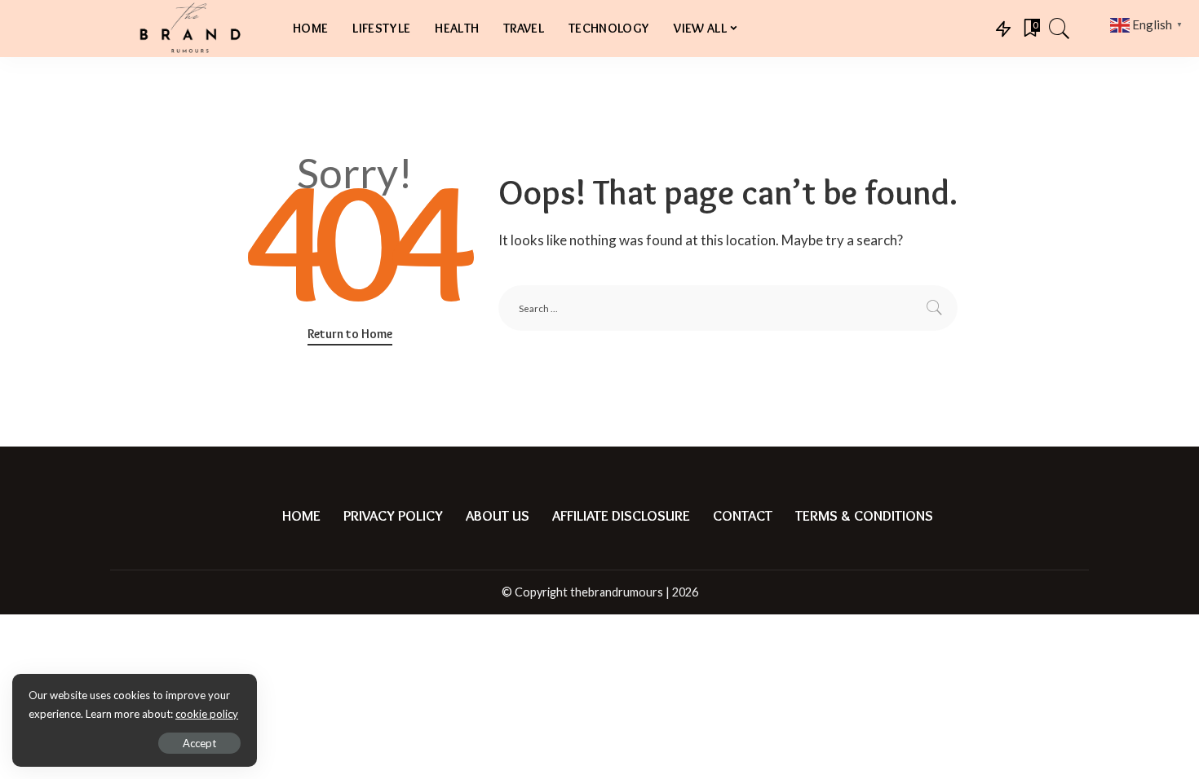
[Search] (1059, 28)
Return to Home (349, 333)
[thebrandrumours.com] (189, 28)
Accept (199, 743)
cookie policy (206, 713)
